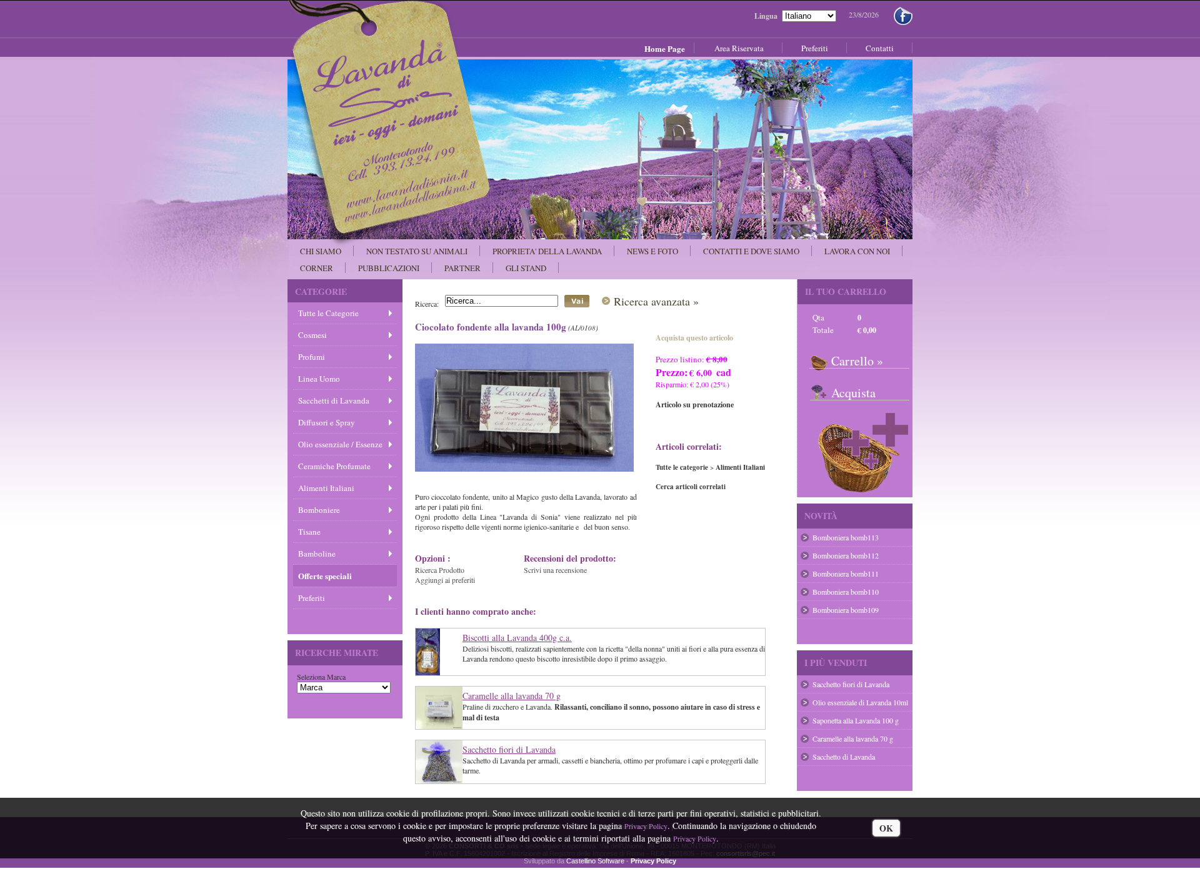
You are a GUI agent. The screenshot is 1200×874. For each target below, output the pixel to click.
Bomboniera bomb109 (845, 610)
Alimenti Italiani (326, 488)
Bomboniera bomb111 (845, 574)
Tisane (309, 531)
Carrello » (857, 360)
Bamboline (317, 553)
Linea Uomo (319, 378)
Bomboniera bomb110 (845, 592)
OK (886, 828)
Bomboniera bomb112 (845, 555)
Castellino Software (595, 861)
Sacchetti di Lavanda (333, 400)
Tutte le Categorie (328, 313)
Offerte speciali (325, 576)
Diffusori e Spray (326, 422)
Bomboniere (319, 509)
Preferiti (311, 597)
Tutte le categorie (682, 467)
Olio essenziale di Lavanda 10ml (860, 702)
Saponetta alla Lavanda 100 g (855, 720)
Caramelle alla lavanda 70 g (511, 696)
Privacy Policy (646, 826)
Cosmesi (312, 334)
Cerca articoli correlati (691, 487)
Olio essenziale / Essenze (340, 444)
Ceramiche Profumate (334, 466)
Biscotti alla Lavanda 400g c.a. (517, 637)
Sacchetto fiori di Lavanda (509, 749)
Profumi (311, 356)
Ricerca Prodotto (439, 570)
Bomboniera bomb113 (845, 537)
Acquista (853, 392)
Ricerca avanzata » (656, 301)
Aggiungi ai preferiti (445, 580)
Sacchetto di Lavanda (843, 757)
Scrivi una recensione (555, 570)
